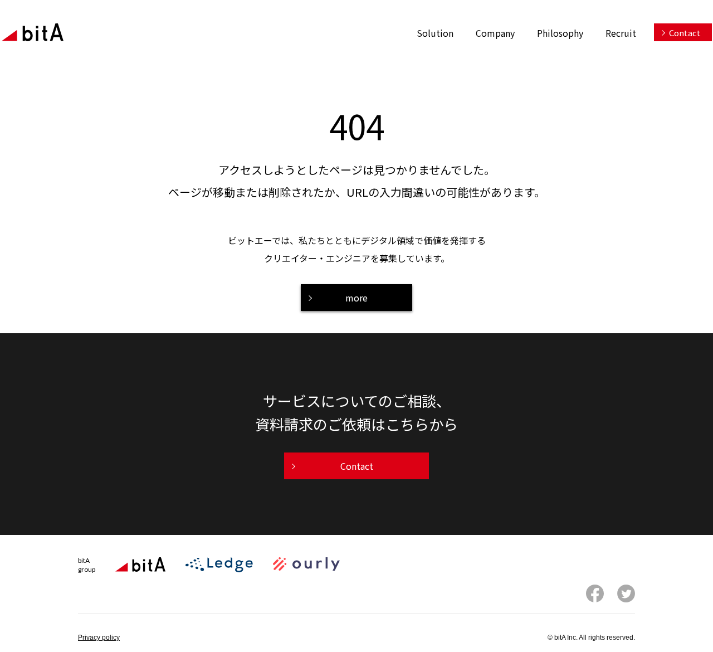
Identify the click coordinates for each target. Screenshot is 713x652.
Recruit (620, 33)
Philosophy (560, 33)
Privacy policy (99, 637)
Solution (435, 33)
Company (495, 33)
